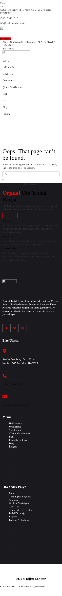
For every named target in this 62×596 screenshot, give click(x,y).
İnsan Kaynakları (18, 440)
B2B (5, 94)
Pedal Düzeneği (17, 513)
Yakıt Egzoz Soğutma (20, 496)
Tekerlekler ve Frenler (20, 510)
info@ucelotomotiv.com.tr (16, 405)
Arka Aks (14, 506)
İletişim (6, 114)
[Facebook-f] (7, 328)
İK (4, 100)
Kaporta (13, 516)
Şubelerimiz (8, 74)
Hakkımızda (8, 67)
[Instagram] (22, 328)
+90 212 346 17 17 (9, 18)
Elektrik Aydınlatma (19, 520)
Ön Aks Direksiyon (19, 503)
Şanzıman (14, 500)
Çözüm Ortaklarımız (12, 87)
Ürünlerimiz (8, 80)
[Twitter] (15, 328)
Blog (5, 107)
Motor (12, 493)
